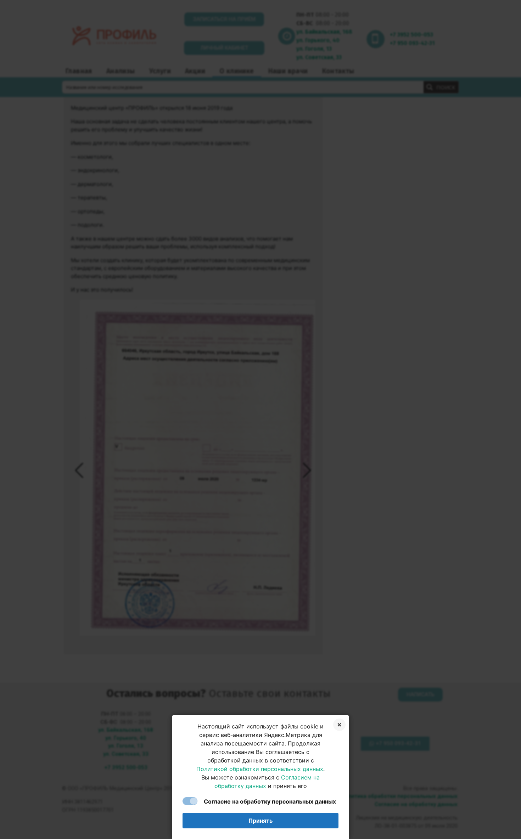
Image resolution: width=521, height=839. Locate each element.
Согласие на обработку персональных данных (270, 801)
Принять (260, 820)
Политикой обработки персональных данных (259, 768)
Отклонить (339, 725)
